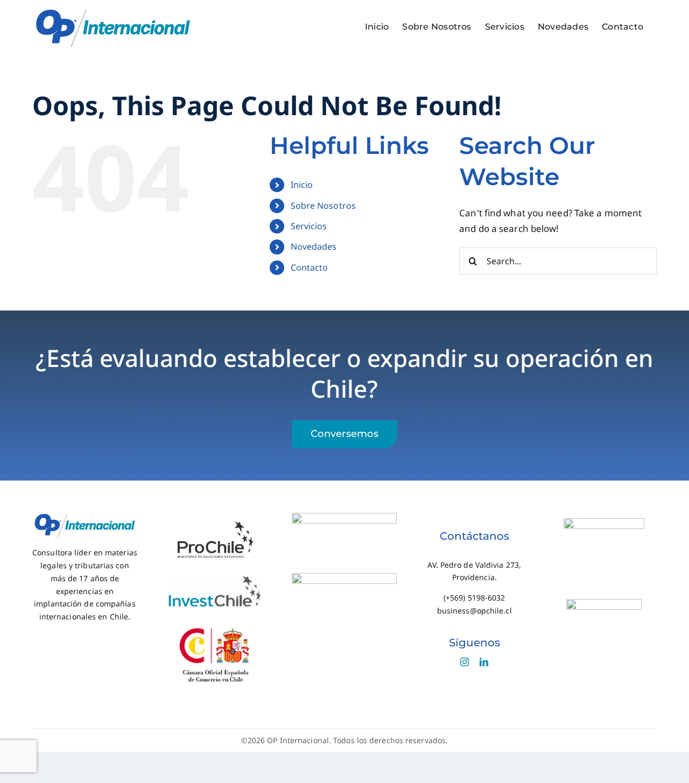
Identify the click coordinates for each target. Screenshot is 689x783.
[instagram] (464, 662)
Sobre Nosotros (323, 205)
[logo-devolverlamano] (344, 517)
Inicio (302, 185)
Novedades (314, 246)
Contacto (309, 267)
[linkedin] (484, 662)
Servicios (309, 226)
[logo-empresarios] (344, 578)
